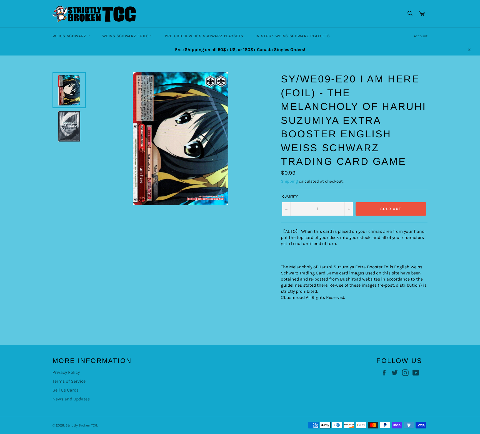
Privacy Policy (66, 372)
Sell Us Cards (65, 390)
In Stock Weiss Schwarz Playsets (293, 36)
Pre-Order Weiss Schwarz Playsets (204, 36)
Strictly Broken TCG (81, 425)
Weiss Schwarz (70, 36)
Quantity (290, 196)
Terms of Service (69, 381)
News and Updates (71, 399)
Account (421, 36)
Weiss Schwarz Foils (126, 36)
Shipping (289, 181)
